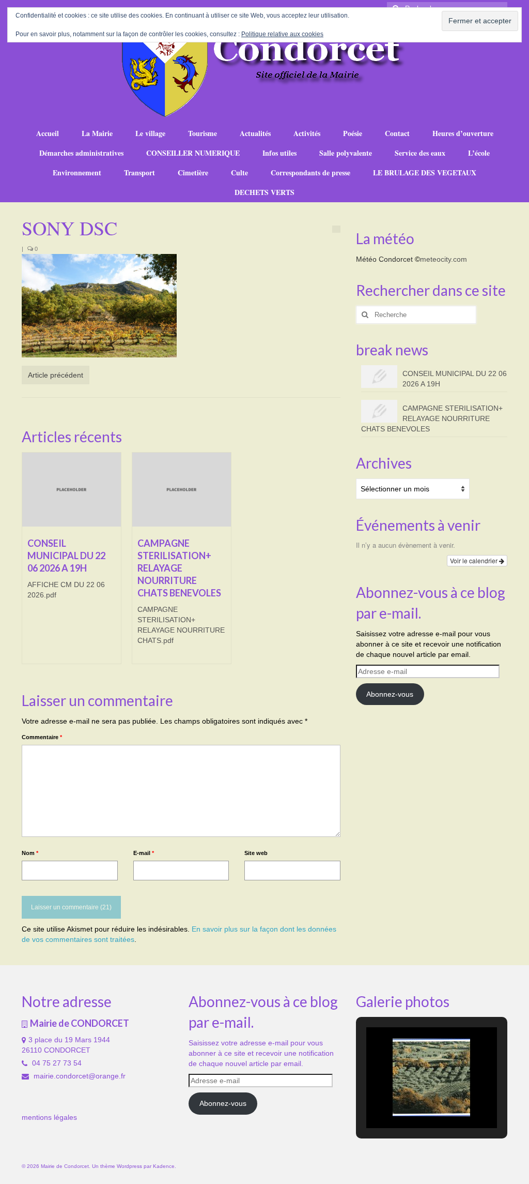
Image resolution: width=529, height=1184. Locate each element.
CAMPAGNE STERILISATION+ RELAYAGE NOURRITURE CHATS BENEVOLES (432, 418)
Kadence (164, 1166)
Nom (30, 853)
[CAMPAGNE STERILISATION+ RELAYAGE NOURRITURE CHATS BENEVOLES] (181, 490)
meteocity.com (443, 259)
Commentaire (42, 737)
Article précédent (55, 375)
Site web (256, 853)
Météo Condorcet (384, 259)
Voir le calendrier (474, 560)
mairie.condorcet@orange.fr (79, 1076)
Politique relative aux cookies (282, 34)
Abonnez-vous (389, 694)
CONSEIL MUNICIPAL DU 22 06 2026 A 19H (454, 378)
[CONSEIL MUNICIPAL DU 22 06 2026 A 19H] (71, 490)
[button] (407, 1100)
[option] (72, 563)
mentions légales (49, 1117)
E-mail (143, 853)
